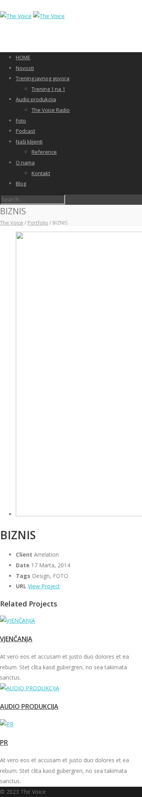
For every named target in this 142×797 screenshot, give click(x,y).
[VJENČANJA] (71, 621)
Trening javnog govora (42, 78)
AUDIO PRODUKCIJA (29, 706)
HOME (23, 57)
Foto (21, 120)
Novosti (25, 68)
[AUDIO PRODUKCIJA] (71, 688)
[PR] (71, 724)
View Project (44, 586)
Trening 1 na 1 (48, 89)
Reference (44, 151)
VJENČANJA (16, 639)
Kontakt (41, 173)
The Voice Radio (51, 109)
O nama (25, 162)
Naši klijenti (29, 141)
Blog (21, 183)
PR (4, 742)
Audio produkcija (36, 99)
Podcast (25, 130)
